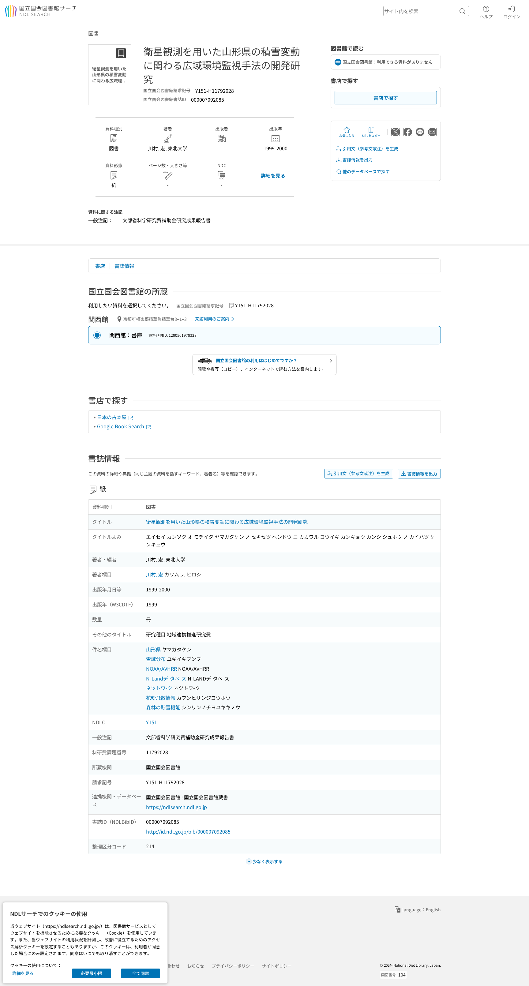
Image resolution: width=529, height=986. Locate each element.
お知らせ (195, 966)
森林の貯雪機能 (163, 707)
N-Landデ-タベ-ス (166, 678)
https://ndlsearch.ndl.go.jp (176, 807)
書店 (100, 265)
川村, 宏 (154, 574)
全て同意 (140, 973)
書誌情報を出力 (358, 159)
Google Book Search (121, 426)
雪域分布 (156, 658)
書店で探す (385, 97)
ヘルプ (486, 16)
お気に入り (347, 135)
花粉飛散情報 (160, 697)
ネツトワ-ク (159, 688)
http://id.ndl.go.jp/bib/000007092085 (188, 831)
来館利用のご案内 (212, 319)
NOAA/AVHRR (161, 668)
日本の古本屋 (112, 417)
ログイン (511, 16)
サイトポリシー (277, 966)
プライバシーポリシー (233, 966)
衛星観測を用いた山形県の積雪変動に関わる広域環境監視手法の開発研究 (227, 521)
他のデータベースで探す (366, 171)
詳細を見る (273, 175)
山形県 (153, 649)
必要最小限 (91, 973)
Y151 (151, 722)
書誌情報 (124, 265)
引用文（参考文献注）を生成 (370, 148)
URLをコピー (371, 135)
